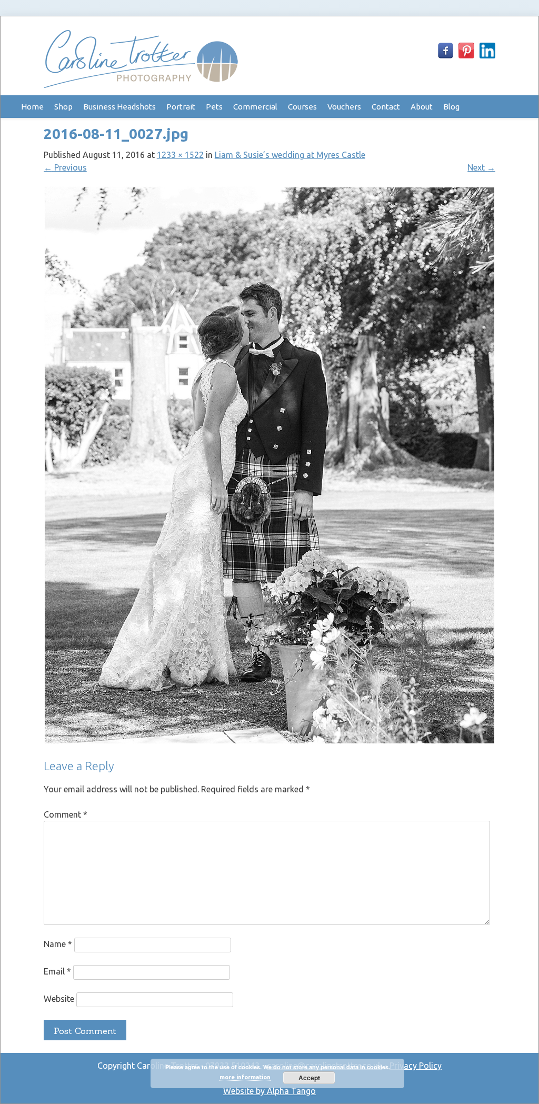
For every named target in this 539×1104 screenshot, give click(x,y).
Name (58, 944)
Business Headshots (119, 106)
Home (32, 106)
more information (245, 1077)
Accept (309, 1077)
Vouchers (344, 106)
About (422, 106)
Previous (65, 167)
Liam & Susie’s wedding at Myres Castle (290, 155)
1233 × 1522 (180, 155)
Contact (386, 106)
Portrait (180, 106)
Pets (214, 106)
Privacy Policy (416, 1065)
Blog (451, 106)
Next (481, 167)
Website (59, 998)
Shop (63, 106)
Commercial (255, 106)
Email (57, 971)
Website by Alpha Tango (269, 1091)
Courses (302, 106)
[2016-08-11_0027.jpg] (270, 741)
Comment (65, 814)
